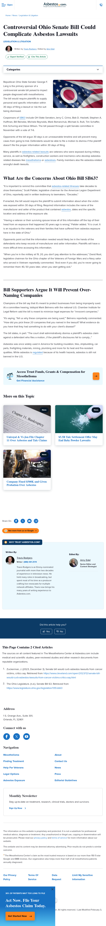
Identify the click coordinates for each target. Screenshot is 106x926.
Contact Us (61, 761)
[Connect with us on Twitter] (16, 736)
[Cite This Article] (36, 521)
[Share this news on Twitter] (23, 521)
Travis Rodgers (30, 49)
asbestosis (50, 160)
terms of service (59, 837)
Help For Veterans (13, 767)
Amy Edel (51, 49)
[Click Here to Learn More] (96, 376)
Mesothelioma (11, 755)
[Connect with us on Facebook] (6, 736)
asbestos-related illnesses (65, 186)
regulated (38, 352)
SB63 (22, 117)
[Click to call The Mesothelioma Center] (101, 5)
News (58, 767)
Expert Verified (17, 56)
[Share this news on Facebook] (16, 521)
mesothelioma (33, 160)
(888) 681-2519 (30, 562)
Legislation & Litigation (17, 41)
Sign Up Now (15, 808)
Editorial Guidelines (66, 780)
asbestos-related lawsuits (35, 152)
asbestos (66, 209)
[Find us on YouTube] (26, 736)
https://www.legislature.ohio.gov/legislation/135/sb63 (34, 688)
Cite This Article (38, 56)
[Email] (29, 521)
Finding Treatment (13, 761)
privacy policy (40, 837)
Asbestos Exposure (14, 780)
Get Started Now (17, 916)
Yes (48, 631)
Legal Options (11, 774)
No (61, 631)
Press (58, 774)
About (58, 755)
